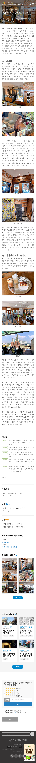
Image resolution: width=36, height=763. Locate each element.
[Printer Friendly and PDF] (12, 21)
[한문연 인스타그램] (12, 757)
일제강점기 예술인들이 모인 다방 (26, 632)
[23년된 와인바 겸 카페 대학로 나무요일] (9, 644)
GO (32, 734)
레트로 (17, 508)
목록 (10, 719)
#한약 (11, 636)
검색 (30, 4)
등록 (18, 704)
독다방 (24, 508)
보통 (17, 692)
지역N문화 (5, 3)
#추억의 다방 (19, 527)
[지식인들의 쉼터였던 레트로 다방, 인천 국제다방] (26, 644)
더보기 (17, 598)
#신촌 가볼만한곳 (8, 527)
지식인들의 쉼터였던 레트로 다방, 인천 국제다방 (26, 655)
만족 (17, 690)
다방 (10, 508)
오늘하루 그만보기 (28, 759)
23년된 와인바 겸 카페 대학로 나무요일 (9, 655)
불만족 (17, 694)
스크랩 (3, 20)
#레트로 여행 (24, 659)
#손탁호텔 (24, 636)
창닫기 (33, 759)
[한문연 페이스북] (16, 757)
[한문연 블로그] (20, 757)
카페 (4, 508)
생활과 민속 (15, 3)
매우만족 (18, 688)
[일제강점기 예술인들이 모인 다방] (26, 621)
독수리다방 (6, 511)
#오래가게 (17, 524)
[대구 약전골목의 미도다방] (9, 621)
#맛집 (5, 659)
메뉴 (33, 3)
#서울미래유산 (7, 524)
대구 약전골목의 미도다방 (8, 632)
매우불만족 (19, 696)
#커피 (30, 636)
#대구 (5, 636)
